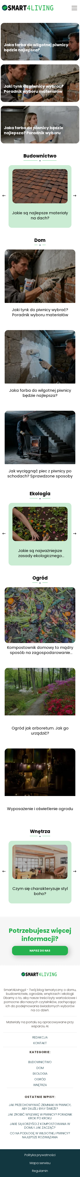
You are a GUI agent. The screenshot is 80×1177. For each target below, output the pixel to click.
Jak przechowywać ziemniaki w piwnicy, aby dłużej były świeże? (40, 1107)
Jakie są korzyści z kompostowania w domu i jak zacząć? (40, 1126)
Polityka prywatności (40, 1155)
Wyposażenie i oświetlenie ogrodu (40, 808)
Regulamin (40, 1171)
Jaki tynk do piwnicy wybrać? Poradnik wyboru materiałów (33, 89)
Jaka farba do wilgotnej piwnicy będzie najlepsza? (36, 47)
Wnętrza (40, 831)
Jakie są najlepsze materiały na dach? (40, 215)
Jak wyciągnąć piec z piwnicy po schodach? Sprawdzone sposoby (40, 473)
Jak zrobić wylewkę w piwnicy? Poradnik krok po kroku (40, 1116)
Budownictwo (40, 156)
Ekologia (40, 493)
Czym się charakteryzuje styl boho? (40, 891)
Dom (40, 240)
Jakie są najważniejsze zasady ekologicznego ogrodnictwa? (40, 553)
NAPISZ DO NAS (40, 951)
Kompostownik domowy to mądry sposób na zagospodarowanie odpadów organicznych (40, 650)
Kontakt (40, 1043)
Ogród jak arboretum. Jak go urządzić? (40, 731)
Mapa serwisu (40, 1163)
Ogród (40, 578)
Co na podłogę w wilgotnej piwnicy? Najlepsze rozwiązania (40, 1135)
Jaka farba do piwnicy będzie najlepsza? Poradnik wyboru (33, 130)
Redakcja (40, 1037)
